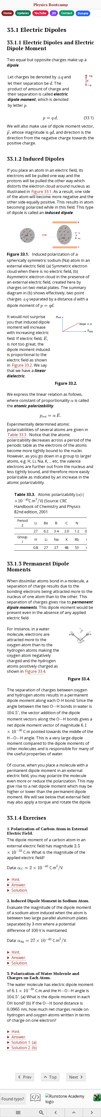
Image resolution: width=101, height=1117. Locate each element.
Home (7, 13)
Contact (66, 13)
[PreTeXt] (35, 1098)
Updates (23, 13)
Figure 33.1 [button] (41, 191)
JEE (54, 13)
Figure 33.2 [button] (22, 365)
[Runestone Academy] (66, 1098)
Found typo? (12, 1099)
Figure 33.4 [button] (35, 671)
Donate (83, 13)
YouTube (40, 13)
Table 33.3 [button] (16, 434)
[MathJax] (97, 1098)
